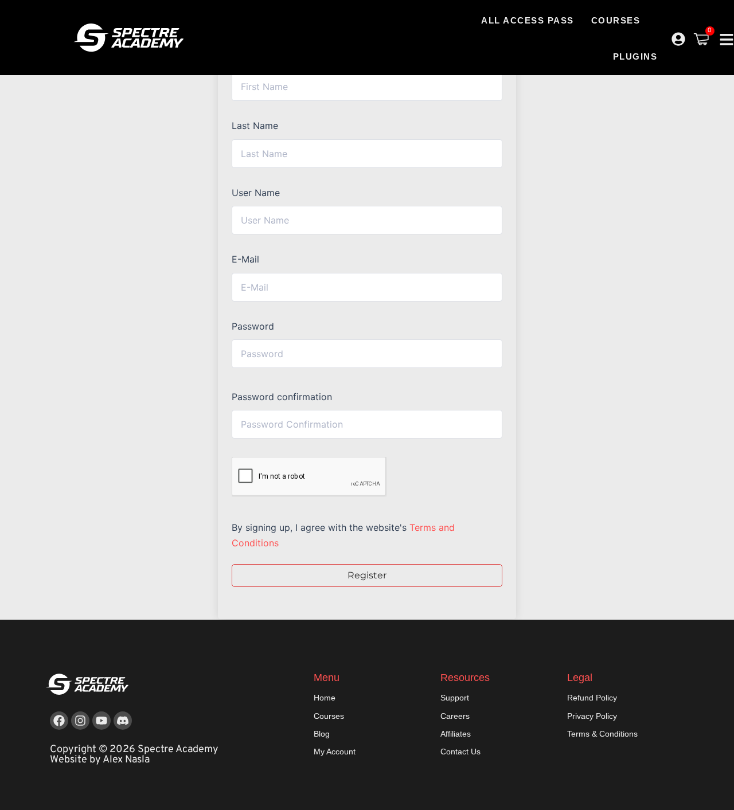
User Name (256, 192)
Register (367, 575)
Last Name (255, 125)
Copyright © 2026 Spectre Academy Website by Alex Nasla (134, 754)
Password (253, 326)
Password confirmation (282, 396)
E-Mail (245, 259)
